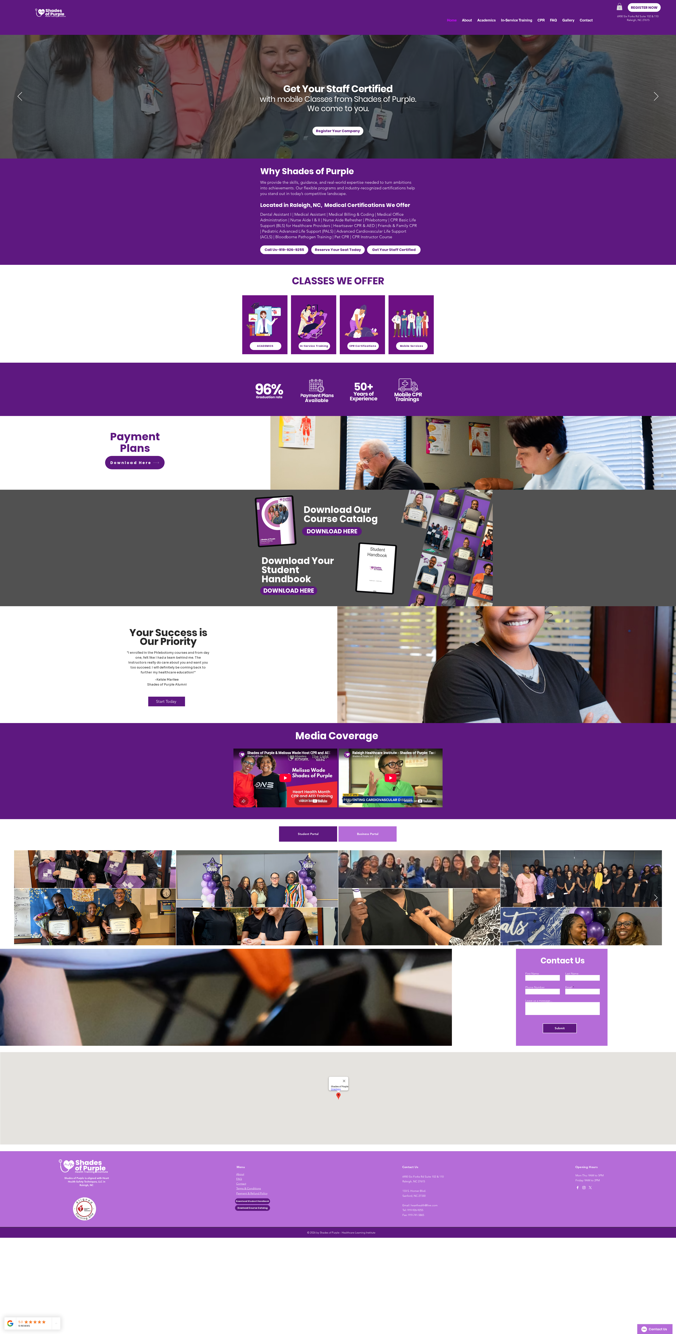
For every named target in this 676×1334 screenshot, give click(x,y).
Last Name (571, 973)
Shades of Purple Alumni (167, 684)
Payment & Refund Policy (251, 1193)
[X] (590, 1187)
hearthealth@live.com (424, 1205)
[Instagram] (584, 1187)
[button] (619, 6)
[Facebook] (577, 1187)
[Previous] (20, 96)
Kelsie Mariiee (168, 680)
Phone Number (534, 987)
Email (568, 987)
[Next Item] (656, 897)
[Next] (656, 96)
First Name (532, 973)
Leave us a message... (538, 1000)
